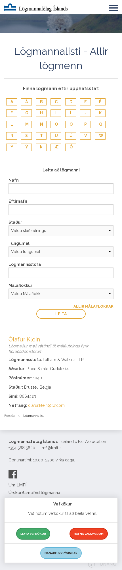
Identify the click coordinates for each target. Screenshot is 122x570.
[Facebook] (13, 474)
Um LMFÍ (17, 485)
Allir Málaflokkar (93, 306)
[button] (113, 7)
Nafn (14, 180)
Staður (15, 222)
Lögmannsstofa (25, 264)
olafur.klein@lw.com (46, 405)
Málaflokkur (20, 285)
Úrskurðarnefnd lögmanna (34, 492)
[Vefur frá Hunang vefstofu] (102, 565)
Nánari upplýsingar (61, 553)
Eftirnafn (18, 201)
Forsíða (9, 416)
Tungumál (19, 243)
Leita (61, 314)
